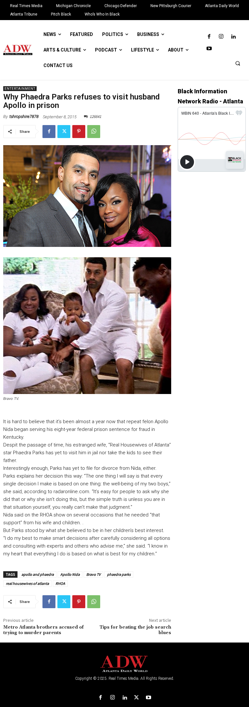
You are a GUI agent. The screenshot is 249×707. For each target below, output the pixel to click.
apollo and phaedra (37, 574)
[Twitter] (63, 131)
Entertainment (20, 88)
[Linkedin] (233, 36)
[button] (238, 63)
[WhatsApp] (93, 131)
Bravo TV (93, 574)
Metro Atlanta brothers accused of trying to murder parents (43, 630)
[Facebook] (209, 36)
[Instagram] (221, 36)
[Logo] (124, 664)
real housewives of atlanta (27, 583)
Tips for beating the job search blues (135, 630)
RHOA (60, 583)
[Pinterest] (78, 131)
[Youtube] (209, 48)
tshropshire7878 (24, 116)
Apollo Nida (70, 574)
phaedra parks (119, 574)
